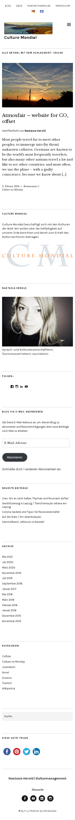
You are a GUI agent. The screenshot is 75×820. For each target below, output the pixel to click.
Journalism (8, 667)
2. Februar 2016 (10, 186)
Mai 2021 (7, 556)
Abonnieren (14, 457)
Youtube (33, 801)
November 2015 (11, 621)
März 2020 (8, 567)
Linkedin (42, 801)
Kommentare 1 (31, 186)
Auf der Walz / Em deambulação (21, 516)
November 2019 (11, 572)
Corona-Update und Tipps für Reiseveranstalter (31, 511)
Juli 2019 (7, 578)
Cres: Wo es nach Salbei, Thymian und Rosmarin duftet (35, 498)
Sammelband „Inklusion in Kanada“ (23, 521)
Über (19, 6)
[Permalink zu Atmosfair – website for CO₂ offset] (37, 106)
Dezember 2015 (11, 615)
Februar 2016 (10, 605)
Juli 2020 (7, 562)
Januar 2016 (9, 610)
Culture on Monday (12, 189)
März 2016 (8, 599)
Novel (5, 672)
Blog (8, 6)
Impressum (63, 6)
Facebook (25, 801)
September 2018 (12, 583)
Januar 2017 (9, 588)
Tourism (7, 683)
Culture (6, 656)
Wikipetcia (8, 688)
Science (7, 677)
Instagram (50, 801)
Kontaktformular (39, 6)
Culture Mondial (20, 37)
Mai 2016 (7, 594)
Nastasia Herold (35, 130)
